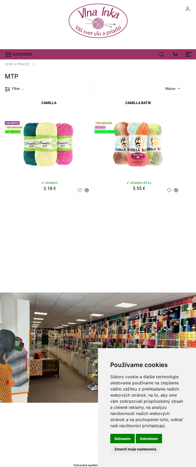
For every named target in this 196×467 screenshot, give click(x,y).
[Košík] (176, 54)
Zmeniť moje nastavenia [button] (135, 449)
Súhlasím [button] (122, 438)
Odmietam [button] (149, 438)
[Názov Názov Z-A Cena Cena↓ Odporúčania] (166, 88)
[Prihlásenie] (187, 10)
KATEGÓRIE (22, 54)
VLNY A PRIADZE (17, 64)
